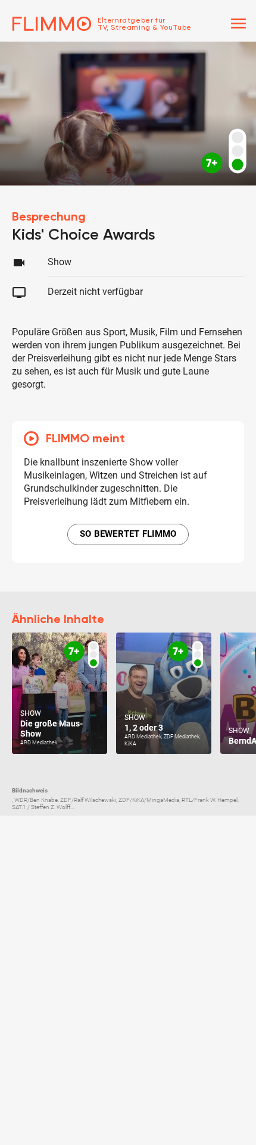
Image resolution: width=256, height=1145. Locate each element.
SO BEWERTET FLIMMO (128, 534)
